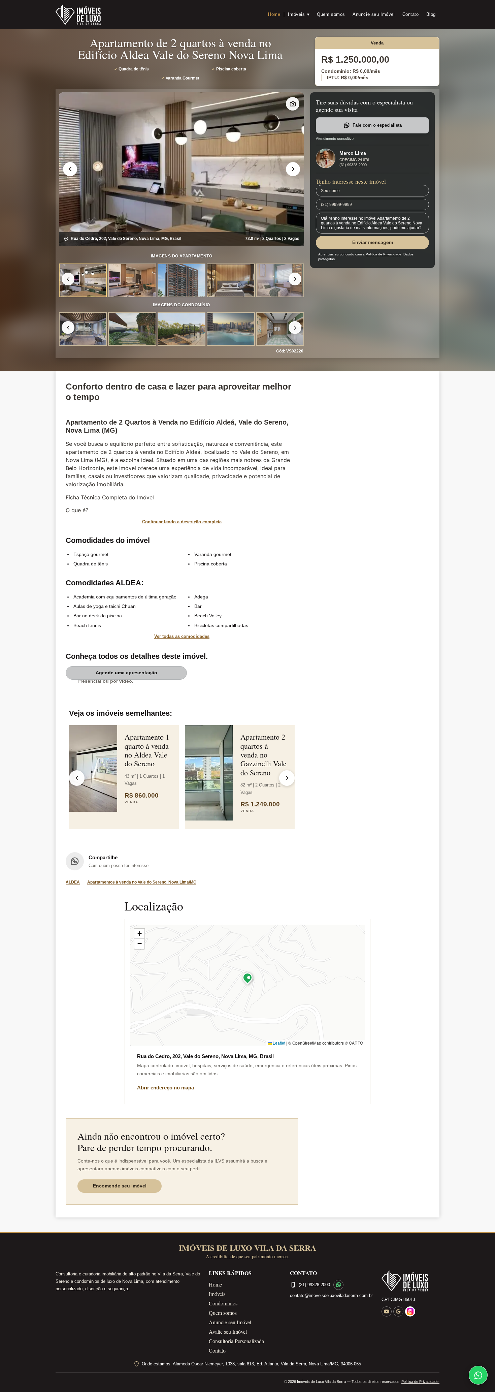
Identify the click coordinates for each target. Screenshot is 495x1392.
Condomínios (223, 1303)
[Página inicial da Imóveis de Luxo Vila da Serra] (410, 1281)
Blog (431, 14)
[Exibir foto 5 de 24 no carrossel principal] (280, 280)
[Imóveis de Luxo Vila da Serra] (78, 14)
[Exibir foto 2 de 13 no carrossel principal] (132, 329)
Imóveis (298, 14)
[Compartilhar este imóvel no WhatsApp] (75, 861)
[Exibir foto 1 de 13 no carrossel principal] (83, 329)
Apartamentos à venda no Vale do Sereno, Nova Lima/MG (141, 882)
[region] (181, 169)
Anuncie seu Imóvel (374, 14)
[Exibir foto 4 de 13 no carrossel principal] (231, 329)
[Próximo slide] (293, 169)
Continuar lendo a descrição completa (182, 521)
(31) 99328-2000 (353, 165)
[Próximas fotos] (295, 279)
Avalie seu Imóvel (228, 1331)
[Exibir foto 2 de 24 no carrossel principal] (132, 280)
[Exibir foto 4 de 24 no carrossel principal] (231, 280)
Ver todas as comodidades (181, 636)
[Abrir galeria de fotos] (292, 104)
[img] (247, 985)
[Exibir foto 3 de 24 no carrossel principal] (181, 280)
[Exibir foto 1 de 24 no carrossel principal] (83, 280)
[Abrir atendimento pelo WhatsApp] (478, 1375)
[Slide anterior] (70, 169)
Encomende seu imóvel (119, 1185)
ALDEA (73, 882)
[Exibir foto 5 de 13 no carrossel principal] (280, 329)
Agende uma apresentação (126, 672)
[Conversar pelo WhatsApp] (338, 1285)
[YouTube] (387, 1311)
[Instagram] (410, 1311)
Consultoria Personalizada (236, 1340)
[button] (247, 979)
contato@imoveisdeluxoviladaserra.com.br (331, 1295)
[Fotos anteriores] (68, 279)
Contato (410, 14)
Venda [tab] (377, 42)
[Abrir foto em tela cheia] (181, 169)
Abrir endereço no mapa (165, 1087)
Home (274, 14)
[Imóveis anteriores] (77, 778)
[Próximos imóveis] (287, 778)
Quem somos (331, 14)
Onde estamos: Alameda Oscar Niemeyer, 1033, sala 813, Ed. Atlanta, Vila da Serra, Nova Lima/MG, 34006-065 (251, 1363)
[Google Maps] (398, 1311)
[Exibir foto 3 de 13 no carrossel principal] (181, 329)
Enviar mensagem (372, 242)
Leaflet (278, 1043)
